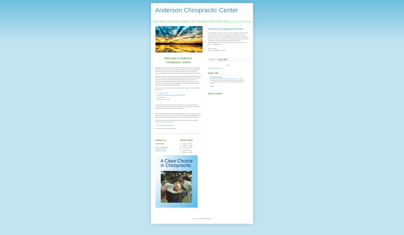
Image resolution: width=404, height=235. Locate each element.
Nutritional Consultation (163, 99)
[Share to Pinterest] (226, 59)
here (161, 122)
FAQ (225, 21)
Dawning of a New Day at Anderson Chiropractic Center (224, 78)
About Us (162, 21)
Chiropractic (185, 21)
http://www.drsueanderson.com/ (166, 125)
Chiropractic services (163, 93)
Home (155, 21)
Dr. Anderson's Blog (216, 77)
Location (169, 21)
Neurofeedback (202, 21)
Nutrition (211, 21)
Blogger (209, 218)
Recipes (219, 21)
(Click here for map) (160, 151)
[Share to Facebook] (224, 59)
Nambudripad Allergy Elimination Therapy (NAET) (171, 95)
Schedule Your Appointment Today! (225, 29)
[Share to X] (222, 59)
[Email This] (218, 59)
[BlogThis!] (220, 59)
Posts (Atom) (219, 68)
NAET (193, 21)
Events (177, 21)
